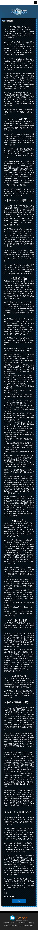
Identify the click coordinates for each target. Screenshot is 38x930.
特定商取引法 (30, 922)
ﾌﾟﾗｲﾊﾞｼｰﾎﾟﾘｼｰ (21, 922)
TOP (3, 21)
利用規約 (13, 922)
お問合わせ (6, 922)
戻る (19, 901)
